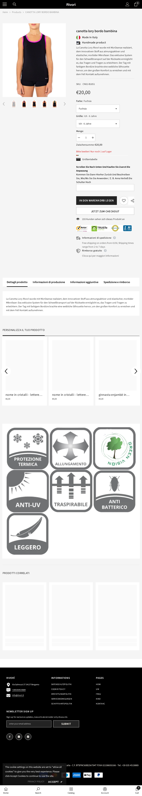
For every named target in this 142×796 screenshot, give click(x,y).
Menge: (80, 131)
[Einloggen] (127, 4)
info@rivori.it (18, 695)
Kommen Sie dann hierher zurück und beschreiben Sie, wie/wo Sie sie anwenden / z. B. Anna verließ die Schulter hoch (104, 174)
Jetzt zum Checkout (105, 211)
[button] (3, 104)
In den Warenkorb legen (97, 200)
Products (16, 12)
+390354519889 (19, 689)
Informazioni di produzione (49, 282)
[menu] (5, 4)
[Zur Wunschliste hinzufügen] (123, 200)
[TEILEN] (131, 201)
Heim (5, 12)
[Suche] (14, 4)
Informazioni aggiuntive (84, 282)
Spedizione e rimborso (117, 282)
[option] (34, 60)
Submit (66, 724)
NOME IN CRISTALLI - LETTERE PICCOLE (22, 395)
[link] (27, 448)
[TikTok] (28, 736)
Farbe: (83, 101)
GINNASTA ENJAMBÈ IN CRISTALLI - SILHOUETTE (112, 395)
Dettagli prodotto (17, 282)
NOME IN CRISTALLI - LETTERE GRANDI (69, 395)
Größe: (86, 116)
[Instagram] (19, 736)
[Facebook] (9, 736)
